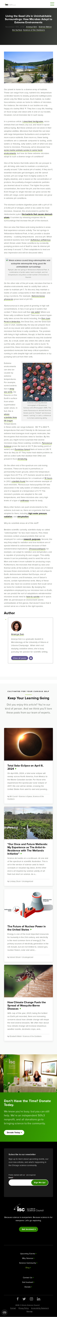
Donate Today (13, 1132)
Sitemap (30, 1311)
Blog (27, 1267)
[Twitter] (24, 1299)
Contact (13, 1308)
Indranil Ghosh (15, 957)
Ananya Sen (31, 26)
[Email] (31, 658)
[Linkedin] (38, 1299)
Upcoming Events (27, 1253)
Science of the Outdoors (34, 30)
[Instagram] (31, 1299)
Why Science (27, 1258)
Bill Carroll (14, 796)
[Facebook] (18, 1299)
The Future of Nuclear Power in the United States (26, 927)
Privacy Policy (24, 1308)
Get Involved (28, 1229)
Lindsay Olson (15, 881)
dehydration (23, 516)
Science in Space (25, 796)
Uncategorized (27, 881)
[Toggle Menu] (52, 4)
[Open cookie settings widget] (4, 1312)
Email (11, 1177)
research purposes (31, 539)
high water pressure (37, 513)
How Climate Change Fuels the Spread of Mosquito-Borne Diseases (26, 1005)
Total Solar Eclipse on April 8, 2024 (25, 767)
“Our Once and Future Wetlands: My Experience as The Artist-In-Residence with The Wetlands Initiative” (27, 849)
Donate (28, 1287)
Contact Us (27, 1277)
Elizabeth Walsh (16, 1036)
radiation (8, 516)
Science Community (27, 1263)
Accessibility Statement (40, 1308)
